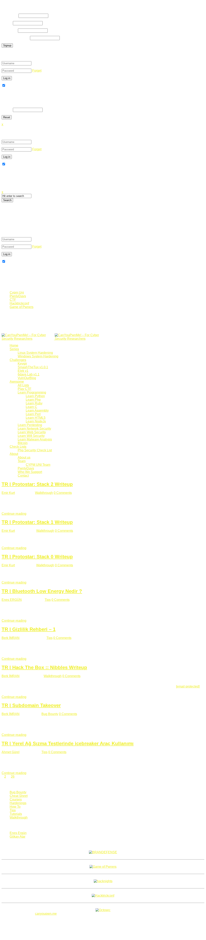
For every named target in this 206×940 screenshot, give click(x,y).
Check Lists (18, 446)
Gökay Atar (17, 836)
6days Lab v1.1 (28, 374)
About (14, 454)
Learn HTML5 (35, 417)
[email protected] (188, 686)
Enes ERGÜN (12, 599)
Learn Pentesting (30, 425)
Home (14, 345)
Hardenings (18, 803)
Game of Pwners (21, 307)
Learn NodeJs (36, 421)
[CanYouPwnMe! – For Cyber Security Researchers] (54, 338)
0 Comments (63, 492)
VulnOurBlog (27, 378)
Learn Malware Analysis (35, 439)
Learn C (31, 407)
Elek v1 (23, 370)
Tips (48, 599)
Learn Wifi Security (31, 435)
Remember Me (17, 85)
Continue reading (14, 513)
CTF (13, 299)
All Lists (23, 385)
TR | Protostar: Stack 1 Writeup (37, 522)
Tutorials (16, 814)
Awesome (17, 381)
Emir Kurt (8, 492)
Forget (36, 70)
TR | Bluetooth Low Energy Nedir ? (42, 591)
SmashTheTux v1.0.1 (33, 367)
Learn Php (33, 399)
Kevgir (22, 363)
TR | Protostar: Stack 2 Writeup (37, 484)
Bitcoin (23, 443)
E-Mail (7, 23)
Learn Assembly (37, 410)
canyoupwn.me (46, 913)
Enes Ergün (18, 833)
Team (22, 461)
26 (12, 776)
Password (9, 30)
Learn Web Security (32, 432)
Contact (23, 475)
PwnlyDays (18, 296)
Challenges (18, 360)
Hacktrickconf (19, 303)
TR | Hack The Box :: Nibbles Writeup (44, 667)
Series (14, 349)
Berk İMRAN (11, 638)
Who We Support (30, 472)
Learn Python (35, 396)
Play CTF (24, 389)
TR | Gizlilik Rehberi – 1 (29, 629)
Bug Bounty (49, 714)
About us (24, 457)
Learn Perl (33, 414)
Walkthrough (44, 492)
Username (10, 15)
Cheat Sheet (19, 796)
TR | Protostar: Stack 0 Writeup (37, 556)
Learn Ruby (34, 403)
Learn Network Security (34, 428)
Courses (16, 799)
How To (15, 806)
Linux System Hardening (35, 352)
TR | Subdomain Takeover (31, 705)
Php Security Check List (35, 450)
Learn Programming (32, 392)
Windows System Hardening (38, 356)
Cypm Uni (17, 292)
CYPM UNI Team (38, 464)
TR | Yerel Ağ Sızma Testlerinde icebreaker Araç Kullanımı (68, 743)
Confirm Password (15, 38)
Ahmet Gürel (11, 752)
